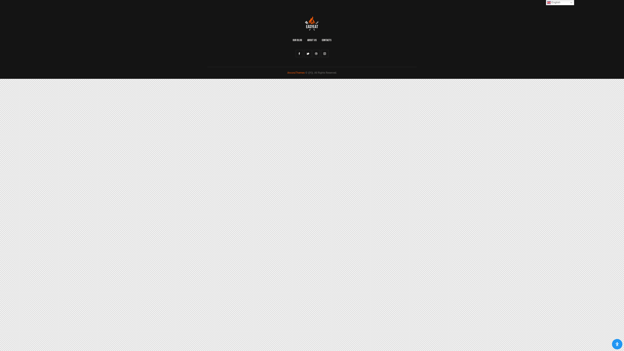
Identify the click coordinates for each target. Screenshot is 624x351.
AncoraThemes (296, 72)
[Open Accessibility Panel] (617, 344)
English (555, 2)
